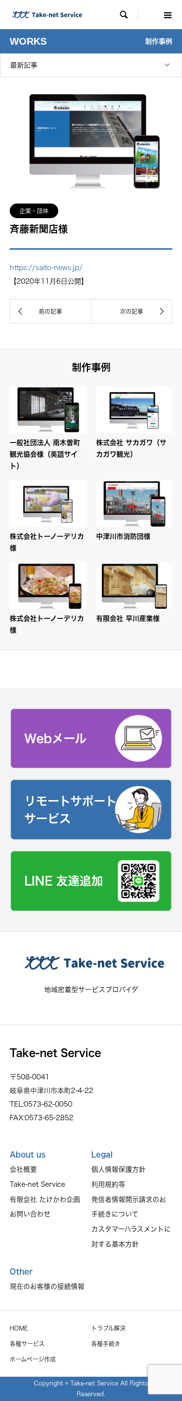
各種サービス (27, 1344)
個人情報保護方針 (118, 1169)
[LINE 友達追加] (91, 908)
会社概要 (23, 1169)
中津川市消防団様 (123, 536)
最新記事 (23, 65)
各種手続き (105, 1344)
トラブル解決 (108, 1328)
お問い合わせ (30, 1214)
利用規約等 (108, 1184)
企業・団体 (34, 211)
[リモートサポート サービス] (91, 836)
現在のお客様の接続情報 (47, 1286)
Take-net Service (37, 1184)
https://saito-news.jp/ (46, 267)
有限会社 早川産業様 (128, 618)
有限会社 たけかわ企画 (45, 1199)
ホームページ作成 (33, 1359)
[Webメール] (91, 765)
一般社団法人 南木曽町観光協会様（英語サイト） (45, 454)
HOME (19, 1328)
